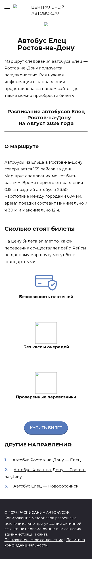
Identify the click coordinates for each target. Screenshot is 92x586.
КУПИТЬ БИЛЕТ (46, 427)
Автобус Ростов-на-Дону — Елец (47, 460)
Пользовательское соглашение (33, 540)
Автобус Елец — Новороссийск (45, 486)
